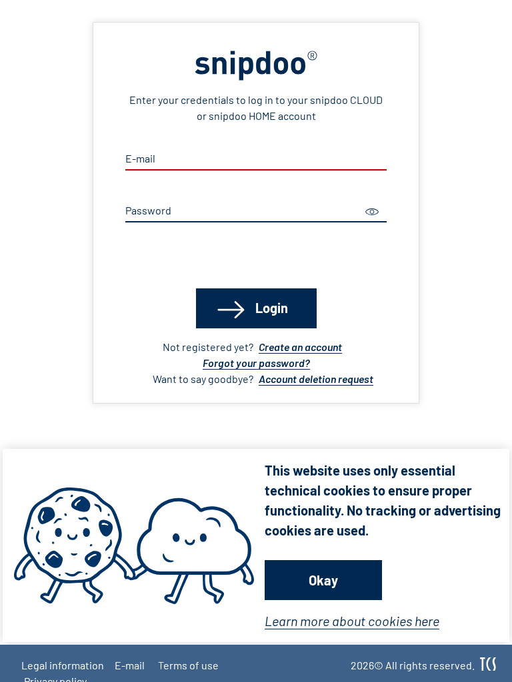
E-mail (130, 665)
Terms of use (188, 665)
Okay (323, 580)
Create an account (300, 346)
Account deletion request (316, 378)
